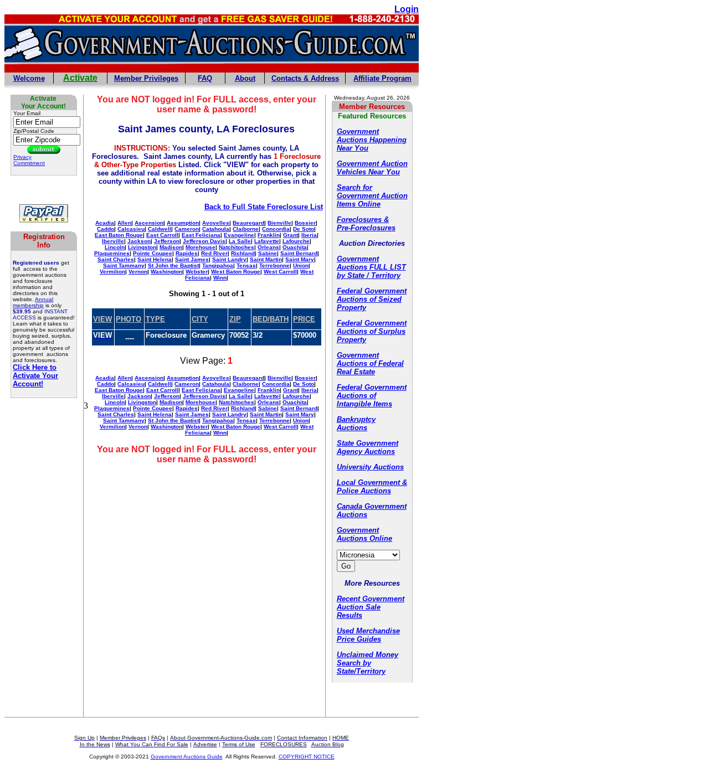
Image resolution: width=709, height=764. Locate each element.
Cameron (186, 229)
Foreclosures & (363, 219)
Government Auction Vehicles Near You (372, 167)
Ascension (149, 223)
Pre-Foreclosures (366, 228)
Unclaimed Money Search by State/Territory (367, 663)
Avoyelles (215, 223)
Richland (243, 253)
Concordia (276, 229)
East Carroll (162, 235)
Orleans (268, 247)
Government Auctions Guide (187, 756)
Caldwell (159, 229)
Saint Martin (266, 259)
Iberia (309, 235)
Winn (220, 278)
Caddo (105, 229)
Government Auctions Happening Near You (372, 139)
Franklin (269, 235)
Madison (171, 247)
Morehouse (200, 247)
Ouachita (294, 247)
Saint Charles (115, 259)
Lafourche (296, 241)
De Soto (303, 229)
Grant (290, 235)
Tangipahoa (217, 265)
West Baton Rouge (235, 272)
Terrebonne (274, 265)
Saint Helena (154, 259)
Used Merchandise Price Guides (368, 635)
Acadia (104, 223)
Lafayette (266, 241)
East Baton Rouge (119, 235)
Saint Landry (229, 259)
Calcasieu (131, 229)
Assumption (183, 223)
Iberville (113, 241)
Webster (197, 272)
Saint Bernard (298, 253)
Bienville (279, 223)
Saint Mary (299, 259)
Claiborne (246, 229)
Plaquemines (112, 253)
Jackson (139, 241)
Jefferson (166, 241)
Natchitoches (236, 247)
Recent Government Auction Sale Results (370, 607)
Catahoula (215, 229)
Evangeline (239, 235)
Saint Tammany (124, 265)
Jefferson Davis (204, 241)
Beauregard (248, 223)
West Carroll (280, 272)
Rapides (187, 253)
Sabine (267, 253)
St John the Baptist (173, 265)
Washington (166, 272)
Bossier (305, 223)
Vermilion (112, 272)
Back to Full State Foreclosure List (263, 207)
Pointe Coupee (152, 253)
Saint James (192, 259)
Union (301, 265)
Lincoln (115, 247)
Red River (214, 253)
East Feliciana (201, 235)
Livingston (142, 247)
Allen (124, 223)
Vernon (138, 272)
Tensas (246, 265)
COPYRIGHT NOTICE (307, 756)
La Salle (240, 241)
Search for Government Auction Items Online (372, 195)
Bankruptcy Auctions (356, 423)
